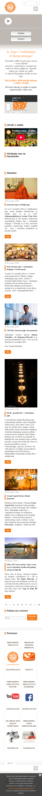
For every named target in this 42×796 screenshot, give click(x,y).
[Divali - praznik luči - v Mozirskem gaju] (21, 406)
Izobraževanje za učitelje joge (18, 204)
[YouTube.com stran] (13, 705)
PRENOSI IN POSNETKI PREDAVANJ (29, 645)
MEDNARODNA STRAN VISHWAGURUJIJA (29, 723)
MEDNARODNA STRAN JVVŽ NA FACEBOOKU (29, 684)
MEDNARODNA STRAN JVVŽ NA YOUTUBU (12, 684)
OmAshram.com (12, 748)
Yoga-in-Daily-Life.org (13, 669)
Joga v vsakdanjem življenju (10, 8)
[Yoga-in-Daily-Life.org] (13, 665)
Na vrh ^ (10, 763)
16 (22, 604)
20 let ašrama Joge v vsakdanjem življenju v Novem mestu (20, 268)
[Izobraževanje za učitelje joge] (21, 198)
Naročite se (32, 617)
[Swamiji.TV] (29, 665)
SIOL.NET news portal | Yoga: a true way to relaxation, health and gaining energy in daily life (21, 567)
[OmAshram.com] (13, 744)
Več (7, 236)
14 (14, 604)
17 (26, 604)
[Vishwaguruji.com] (29, 744)
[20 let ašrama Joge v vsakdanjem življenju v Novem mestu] (21, 260)
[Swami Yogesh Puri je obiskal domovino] (21, 490)
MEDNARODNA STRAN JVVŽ (13, 645)
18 (30, 604)
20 (39, 604)
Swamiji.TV (29, 669)
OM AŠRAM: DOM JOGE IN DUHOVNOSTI (13, 723)
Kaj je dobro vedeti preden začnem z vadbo (21, 81)
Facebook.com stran (29, 709)
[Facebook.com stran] (29, 705)
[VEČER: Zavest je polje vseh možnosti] (21, 324)
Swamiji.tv (9, 21)
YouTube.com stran (12, 709)
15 (18, 604)
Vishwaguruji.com (29, 748)
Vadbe (21, 33)
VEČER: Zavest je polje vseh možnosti (22, 330)
